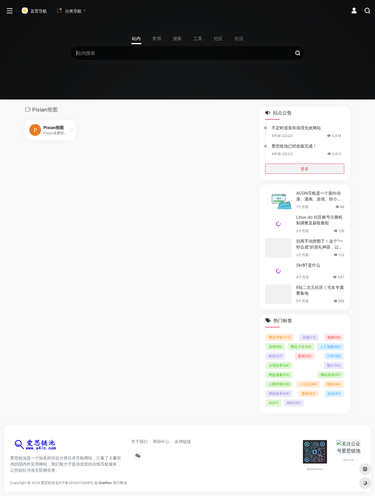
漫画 (308, 393)
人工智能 (330, 346)
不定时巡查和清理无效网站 (296, 127)
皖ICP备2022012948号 (74, 482)
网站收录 (279, 393)
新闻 (304, 356)
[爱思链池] (36, 446)
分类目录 (279, 365)
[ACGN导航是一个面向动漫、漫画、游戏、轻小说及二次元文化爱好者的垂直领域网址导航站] (278, 200)
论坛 (334, 393)
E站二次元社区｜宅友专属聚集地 (320, 290)
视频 (334, 337)
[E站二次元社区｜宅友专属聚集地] (278, 294)
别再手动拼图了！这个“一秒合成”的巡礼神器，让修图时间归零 (319, 244)
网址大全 (301, 346)
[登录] (354, 11)
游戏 (275, 346)
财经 (294, 403)
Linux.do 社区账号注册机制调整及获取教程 (319, 219)
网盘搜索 (279, 375)
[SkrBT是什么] (278, 271)
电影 (334, 384)
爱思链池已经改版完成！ (294, 145)
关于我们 (139, 441)
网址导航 (280, 337)
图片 (334, 365)
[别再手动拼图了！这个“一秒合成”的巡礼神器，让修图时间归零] (278, 248)
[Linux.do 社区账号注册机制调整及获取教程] (278, 224)
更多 (305, 168)
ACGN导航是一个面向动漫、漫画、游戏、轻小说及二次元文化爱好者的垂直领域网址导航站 (318, 196)
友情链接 (183, 441)
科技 (275, 356)
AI (273, 403)
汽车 (334, 356)
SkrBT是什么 (308, 264)
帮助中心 (161, 441)
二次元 (308, 384)
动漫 (309, 337)
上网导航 (279, 384)
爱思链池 (48, 482)
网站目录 (331, 375)
